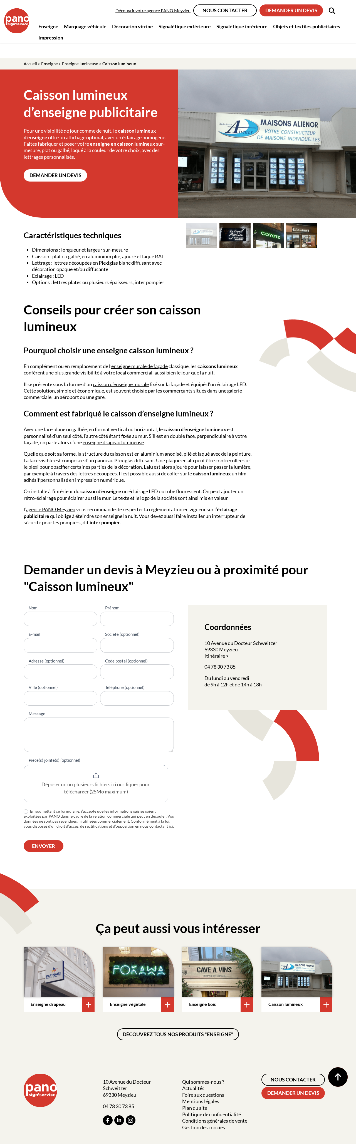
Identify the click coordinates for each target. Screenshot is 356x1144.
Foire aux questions (203, 1095)
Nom (33, 607)
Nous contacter (225, 10)
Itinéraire (214, 656)
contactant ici (161, 826)
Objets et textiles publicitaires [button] (306, 26)
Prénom (112, 607)
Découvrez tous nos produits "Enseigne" (178, 1034)
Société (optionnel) (122, 634)
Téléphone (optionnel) (125, 687)
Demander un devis (291, 10)
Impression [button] (50, 37)
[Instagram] (130, 1120)
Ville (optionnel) (43, 687)
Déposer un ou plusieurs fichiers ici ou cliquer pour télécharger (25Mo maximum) (95, 788)
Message (37, 713)
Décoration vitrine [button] (132, 26)
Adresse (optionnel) (47, 660)
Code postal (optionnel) (126, 660)
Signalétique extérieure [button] (185, 26)
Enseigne (49, 63)
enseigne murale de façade (139, 366)
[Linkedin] (119, 1120)
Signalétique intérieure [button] (242, 26)
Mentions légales (200, 1101)
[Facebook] (108, 1120)
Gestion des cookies (203, 1127)
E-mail (34, 634)
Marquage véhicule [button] (85, 26)
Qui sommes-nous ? (203, 1082)
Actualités (193, 1088)
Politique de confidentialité (211, 1114)
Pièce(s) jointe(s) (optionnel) (54, 760)
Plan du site (194, 1108)
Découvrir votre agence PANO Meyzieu (153, 10)
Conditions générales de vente (214, 1121)
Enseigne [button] (48, 26)
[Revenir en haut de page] (338, 1077)
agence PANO (41, 509)
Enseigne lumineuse (80, 63)
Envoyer (43, 846)
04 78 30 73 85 (220, 667)
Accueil (30, 63)
